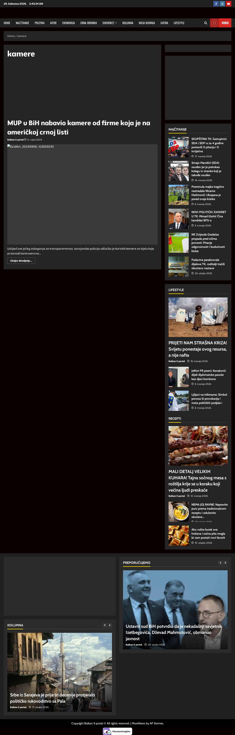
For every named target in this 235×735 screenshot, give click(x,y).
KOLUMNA (127, 23)
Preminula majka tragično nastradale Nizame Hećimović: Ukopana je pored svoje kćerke (179, 195)
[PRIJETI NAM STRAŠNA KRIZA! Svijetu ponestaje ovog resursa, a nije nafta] (198, 317)
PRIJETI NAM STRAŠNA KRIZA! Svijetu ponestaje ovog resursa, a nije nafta (198, 349)
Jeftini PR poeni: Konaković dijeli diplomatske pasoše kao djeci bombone (179, 377)
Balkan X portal (15, 139)
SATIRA (164, 23)
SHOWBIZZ (108, 23)
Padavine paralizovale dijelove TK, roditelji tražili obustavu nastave (179, 266)
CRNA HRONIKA (88, 23)
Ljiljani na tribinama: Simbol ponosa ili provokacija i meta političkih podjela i (179, 401)
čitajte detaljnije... (22, 261)
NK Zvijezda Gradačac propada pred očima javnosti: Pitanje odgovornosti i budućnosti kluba (179, 243)
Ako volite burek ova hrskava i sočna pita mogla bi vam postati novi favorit (179, 536)
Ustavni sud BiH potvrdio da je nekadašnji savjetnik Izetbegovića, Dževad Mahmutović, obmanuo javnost (174, 632)
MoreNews (138, 723)
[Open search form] (205, 22)
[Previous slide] (104, 625)
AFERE (53, 23)
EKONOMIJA (68, 23)
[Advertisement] (82, 90)
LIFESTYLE (179, 23)
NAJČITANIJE (22, 23)
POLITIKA (40, 23)
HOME (7, 23)
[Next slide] (109, 625)
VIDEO (225, 23)
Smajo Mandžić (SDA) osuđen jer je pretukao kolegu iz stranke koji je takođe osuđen (179, 171)
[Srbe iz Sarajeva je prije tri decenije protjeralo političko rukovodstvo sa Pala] (59, 672)
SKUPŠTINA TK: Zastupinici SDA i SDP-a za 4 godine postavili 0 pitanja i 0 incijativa (179, 147)
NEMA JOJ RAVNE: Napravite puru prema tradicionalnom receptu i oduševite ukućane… (179, 512)
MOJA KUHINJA (147, 23)
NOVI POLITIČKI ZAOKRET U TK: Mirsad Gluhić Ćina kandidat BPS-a (179, 219)
